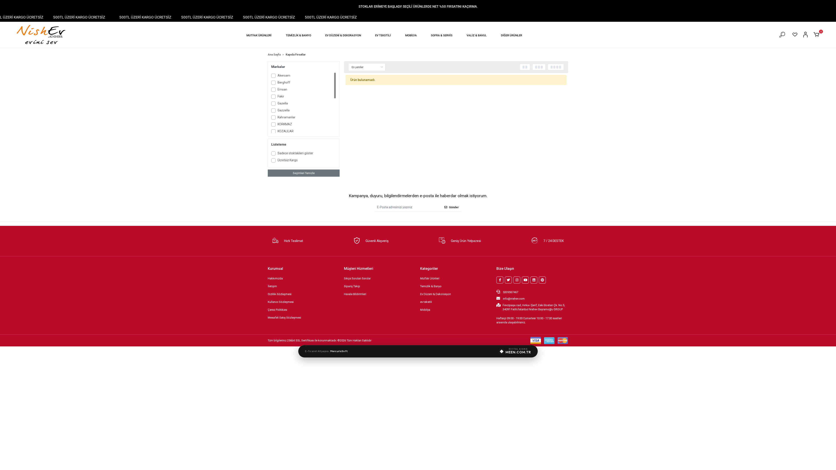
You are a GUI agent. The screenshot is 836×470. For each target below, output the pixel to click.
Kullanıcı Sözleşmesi (281, 302)
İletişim (272, 286)
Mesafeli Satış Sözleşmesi (284, 317)
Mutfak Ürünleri (429, 278)
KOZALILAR (285, 131)
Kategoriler (429, 269)
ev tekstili (426, 302)
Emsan (282, 89)
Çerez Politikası (277, 309)
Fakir (281, 96)
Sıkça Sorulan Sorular (357, 278)
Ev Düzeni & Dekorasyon (435, 294)
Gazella (283, 103)
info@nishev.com (514, 298)
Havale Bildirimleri (355, 294)
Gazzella (284, 110)
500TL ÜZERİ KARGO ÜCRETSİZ (62, 17)
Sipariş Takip (352, 286)
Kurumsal (275, 269)
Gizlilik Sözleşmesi (280, 294)
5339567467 (510, 292)
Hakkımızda (275, 278)
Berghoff (284, 82)
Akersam (284, 75)
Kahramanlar (286, 117)
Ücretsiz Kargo (288, 160)
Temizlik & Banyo (431, 286)
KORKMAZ (285, 124)
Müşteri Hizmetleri (358, 269)
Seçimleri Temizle (304, 173)
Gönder (454, 207)
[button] (259, 35)
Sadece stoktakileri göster (295, 153)
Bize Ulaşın (505, 269)
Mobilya (425, 309)
